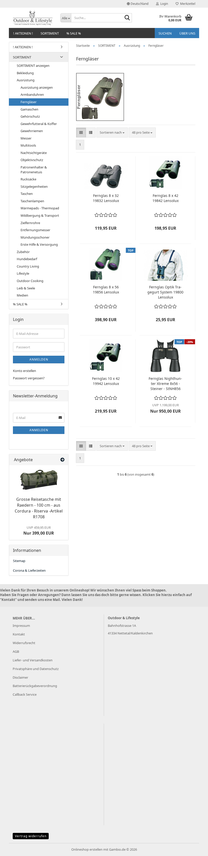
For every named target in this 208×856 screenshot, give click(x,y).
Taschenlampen (32, 201)
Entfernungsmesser (35, 230)
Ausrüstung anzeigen (37, 87)
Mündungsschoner (35, 237)
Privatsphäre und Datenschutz (36, 668)
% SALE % (73, 33)
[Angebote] (62, 460)
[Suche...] (127, 18)
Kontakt (19, 634)
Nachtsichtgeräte (34, 152)
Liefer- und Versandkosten (33, 660)
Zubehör (23, 252)
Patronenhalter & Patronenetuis (34, 169)
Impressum (21, 625)
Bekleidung (25, 73)
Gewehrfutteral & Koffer (39, 123)
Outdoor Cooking (30, 280)
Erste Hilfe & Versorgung (39, 244)
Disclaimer (20, 677)
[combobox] (112, 132)
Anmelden (38, 359)
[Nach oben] (194, 848)
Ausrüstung (25, 80)
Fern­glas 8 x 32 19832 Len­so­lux (106, 198)
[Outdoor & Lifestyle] (33, 18)
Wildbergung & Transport (40, 215)
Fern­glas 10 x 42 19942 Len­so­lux (106, 381)
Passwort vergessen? (29, 378)
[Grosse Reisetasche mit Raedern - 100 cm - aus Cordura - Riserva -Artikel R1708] (39, 480)
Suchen (165, 33)
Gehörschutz (30, 116)
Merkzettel (187, 4)
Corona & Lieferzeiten (29, 570)
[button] (137, 4)
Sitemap (19, 560)
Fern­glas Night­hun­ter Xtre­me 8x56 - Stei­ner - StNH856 (165, 383)
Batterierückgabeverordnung (35, 685)
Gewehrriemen (32, 131)
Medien (22, 295)
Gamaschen (29, 109)
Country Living (28, 266)
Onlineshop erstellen (86, 849)
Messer (26, 138)
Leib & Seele (26, 288)
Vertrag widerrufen (30, 836)
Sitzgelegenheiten (34, 186)
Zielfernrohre (30, 223)
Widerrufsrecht (24, 643)
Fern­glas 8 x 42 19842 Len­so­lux (165, 198)
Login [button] (163, 4)
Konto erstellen (24, 370)
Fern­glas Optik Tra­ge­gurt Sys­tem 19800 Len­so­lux (165, 292)
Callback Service (25, 694)
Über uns (187, 33)
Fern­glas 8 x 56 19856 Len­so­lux (106, 289)
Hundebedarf (27, 259)
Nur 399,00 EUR (38, 530)
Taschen (27, 193)
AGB (16, 651)
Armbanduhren (32, 94)
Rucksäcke (28, 179)
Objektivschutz (32, 160)
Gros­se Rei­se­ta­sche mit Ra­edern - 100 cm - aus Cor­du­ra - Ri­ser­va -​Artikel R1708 (39, 508)
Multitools (28, 145)
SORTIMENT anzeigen (33, 65)
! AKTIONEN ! (23, 33)
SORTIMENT (50, 33)
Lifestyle (23, 273)
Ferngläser (29, 102)
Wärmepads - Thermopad (40, 208)
